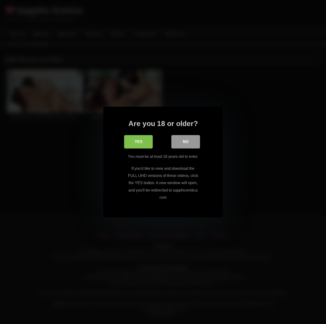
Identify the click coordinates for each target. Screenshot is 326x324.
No (186, 142)
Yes (138, 142)
